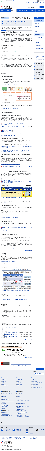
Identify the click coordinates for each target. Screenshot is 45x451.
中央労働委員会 (5, 405)
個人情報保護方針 (17, 437)
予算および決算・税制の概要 (40, 75)
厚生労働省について (6, 391)
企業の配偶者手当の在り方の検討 (7, 230)
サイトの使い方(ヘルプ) (17, 438)
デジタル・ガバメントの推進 (22, 412)
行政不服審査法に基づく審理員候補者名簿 (23, 417)
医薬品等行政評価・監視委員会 (40, 60)
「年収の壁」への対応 (40, 37)
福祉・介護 (37, 26)
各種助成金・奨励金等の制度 (40, 66)
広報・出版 (19, 382)
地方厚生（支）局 (5, 399)
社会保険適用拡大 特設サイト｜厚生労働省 (9, 108)
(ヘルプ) (43, 2)
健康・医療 (37, 23)
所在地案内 (4, 396)
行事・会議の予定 (20, 384)
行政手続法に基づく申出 (21, 415)
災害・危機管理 (38, 51)
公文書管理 (19, 413)
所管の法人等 (15, 422)
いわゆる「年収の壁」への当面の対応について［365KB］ (13, 327)
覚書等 (18, 396)
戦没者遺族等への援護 (40, 48)
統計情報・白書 (5, 410)
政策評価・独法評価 (39, 78)
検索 (42, 7)
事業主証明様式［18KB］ (7, 131)
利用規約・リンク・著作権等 (7, 437)
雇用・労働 (4, 382)
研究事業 (37, 42)
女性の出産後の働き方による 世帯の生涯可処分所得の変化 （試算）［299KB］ (16, 290)
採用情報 (3, 408)
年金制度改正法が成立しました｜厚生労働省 (9, 84)
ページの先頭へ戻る (29, 250)
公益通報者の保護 (20, 409)
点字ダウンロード (28, 2)
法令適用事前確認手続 (21, 403)
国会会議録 (38, 72)
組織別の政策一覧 (39, 63)
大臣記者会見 (19, 379)
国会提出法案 (19, 393)
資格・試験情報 (5, 406)
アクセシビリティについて (6, 438)
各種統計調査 (4, 412)
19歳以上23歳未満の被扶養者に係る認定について (10, 164)
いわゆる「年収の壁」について (8, 21)
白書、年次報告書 (5, 414)
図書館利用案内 (22, 422)
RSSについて (25, 438)
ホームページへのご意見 (33, 438)
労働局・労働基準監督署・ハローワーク (8, 402)
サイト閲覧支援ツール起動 (37, 2)
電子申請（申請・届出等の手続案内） (23, 401)
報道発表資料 (19, 381)
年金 (36, 31)
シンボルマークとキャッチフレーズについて (29, 437)
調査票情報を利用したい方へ (7, 415)
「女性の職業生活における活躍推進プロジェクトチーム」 (14, 264)
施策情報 (18, 21)
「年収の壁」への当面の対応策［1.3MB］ (10, 332)
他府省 (9, 422)
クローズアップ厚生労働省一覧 (32, 422)
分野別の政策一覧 (39, 20)
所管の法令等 (20, 391)
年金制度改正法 (15, 63)
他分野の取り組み (38, 34)
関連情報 (24, 21)
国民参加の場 (39, 373)
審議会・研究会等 (39, 69)
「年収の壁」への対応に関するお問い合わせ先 (11, 23)
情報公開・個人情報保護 (21, 410)
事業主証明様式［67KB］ (7, 130)
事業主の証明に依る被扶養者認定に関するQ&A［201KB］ (13, 126)
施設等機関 (4, 403)
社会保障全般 (38, 45)
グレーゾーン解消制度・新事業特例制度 (23, 407)
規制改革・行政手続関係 (40, 57)
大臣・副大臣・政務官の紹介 (7, 393)
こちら (4, 202)
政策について (39, 17)
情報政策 (37, 53)
